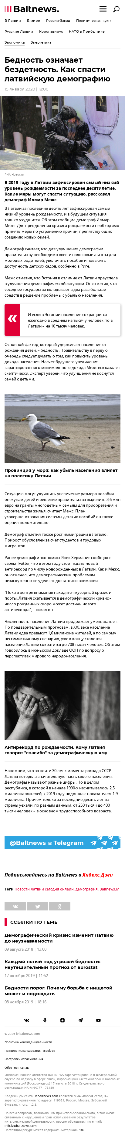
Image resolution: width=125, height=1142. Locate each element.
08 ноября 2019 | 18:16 (25, 1002)
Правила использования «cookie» (30, 1050)
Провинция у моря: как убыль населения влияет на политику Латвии (61, 473)
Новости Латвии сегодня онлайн (44, 889)
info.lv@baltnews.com (20, 1126)
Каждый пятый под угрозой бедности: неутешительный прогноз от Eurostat (52, 964)
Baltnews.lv (109, 889)
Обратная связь (17, 1067)
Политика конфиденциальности (28, 1042)
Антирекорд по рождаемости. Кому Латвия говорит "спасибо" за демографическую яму (56, 750)
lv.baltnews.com (46, 1096)
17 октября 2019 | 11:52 (26, 976)
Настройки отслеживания (24, 1059)
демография (87, 889)
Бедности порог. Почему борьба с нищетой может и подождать (59, 990)
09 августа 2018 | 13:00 (25, 949)
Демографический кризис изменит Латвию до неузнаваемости (59, 938)
